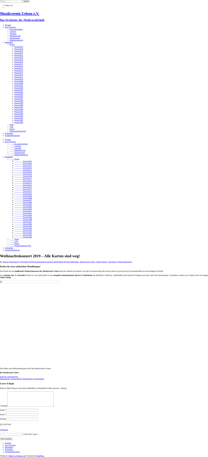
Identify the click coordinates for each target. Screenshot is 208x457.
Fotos (12, 125)
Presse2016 (18, 66)
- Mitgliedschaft (17, 150)
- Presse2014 (23, 185)
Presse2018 (18, 62)
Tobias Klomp (101, 262)
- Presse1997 (23, 222)
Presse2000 (18, 101)
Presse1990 (18, 123)
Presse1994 (18, 114)
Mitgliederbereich (16, 40)
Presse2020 (18, 58)
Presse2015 (18, 68)
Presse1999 (18, 103)
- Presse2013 (23, 187)
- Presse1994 (23, 228)
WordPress (40, 456)
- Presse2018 (23, 176)
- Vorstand (15, 148)
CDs (11, 127)
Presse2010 (18, 79)
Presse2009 (18, 81)
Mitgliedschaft (15, 36)
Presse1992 (18, 118)
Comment (3, 406)
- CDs (14, 241)
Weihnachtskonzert (124, 262)
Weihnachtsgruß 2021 (18, 131)
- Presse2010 (23, 194)
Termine (8, 25)
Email (3, 414)
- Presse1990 (23, 237)
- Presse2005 (23, 205)
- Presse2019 (23, 174)
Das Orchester (10, 27)
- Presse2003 (23, 209)
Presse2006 (18, 88)
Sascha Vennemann (10, 262)
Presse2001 (18, 99)
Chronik (13, 32)
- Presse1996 (23, 224)
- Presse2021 (23, 170)
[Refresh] (4, 430)
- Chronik (15, 146)
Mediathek (9, 42)
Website (3, 419)
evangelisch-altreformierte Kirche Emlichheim (61, 262)
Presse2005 (18, 90)
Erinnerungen (15, 38)
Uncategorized (38, 262)
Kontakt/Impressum (12, 136)
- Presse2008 (23, 198)
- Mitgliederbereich (19, 155)
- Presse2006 (23, 202)
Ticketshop (9, 133)
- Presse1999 (23, 218)
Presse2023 (18, 51)
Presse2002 (18, 97)
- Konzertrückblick (19, 144)
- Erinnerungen (17, 153)
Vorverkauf (112, 262)
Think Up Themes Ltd (16, 456)
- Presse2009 (23, 196)
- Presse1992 (23, 233)
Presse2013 (18, 73)
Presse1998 (18, 105)
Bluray (12, 129)
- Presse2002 (23, 211)
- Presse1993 (23, 231)
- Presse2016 (23, 181)
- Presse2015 (23, 183)
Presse (12, 45)
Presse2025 (18, 47)
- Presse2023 (23, 166)
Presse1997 (18, 107)
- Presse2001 (23, 213)
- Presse (14, 159)
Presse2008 (18, 84)
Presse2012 (18, 75)
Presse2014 (18, 71)
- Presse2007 (23, 200)
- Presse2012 (23, 189)
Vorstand (13, 34)
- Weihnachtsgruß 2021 (20, 246)
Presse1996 (18, 110)
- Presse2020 (23, 172)
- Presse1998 (23, 220)
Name (3, 410)
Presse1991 (18, 120)
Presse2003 (18, 94)
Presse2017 (18, 64)
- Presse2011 (23, 192)
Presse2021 (18, 55)
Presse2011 (18, 77)
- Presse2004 (23, 207)
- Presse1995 (23, 226)
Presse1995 (18, 112)
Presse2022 (18, 53)
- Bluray (15, 244)
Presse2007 (18, 86)
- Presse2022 (23, 168)
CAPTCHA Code (29, 434)
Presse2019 (18, 60)
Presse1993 (18, 116)
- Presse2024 (23, 163)
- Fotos (14, 239)
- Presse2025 (23, 161)
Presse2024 (18, 49)
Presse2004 (18, 92)
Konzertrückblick (16, 29)
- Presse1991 (23, 235)
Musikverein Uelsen (87, 262)
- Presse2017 (23, 179)
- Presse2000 (23, 215)
